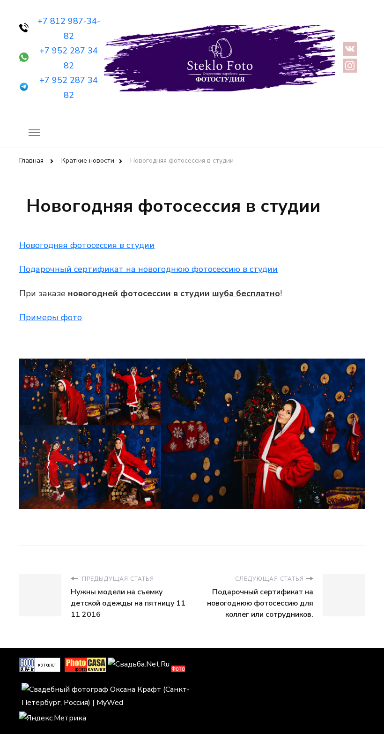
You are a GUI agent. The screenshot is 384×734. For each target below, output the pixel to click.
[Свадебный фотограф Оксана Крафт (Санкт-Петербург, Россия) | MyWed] (106, 689)
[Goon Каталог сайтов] (39, 664)
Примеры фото (50, 317)
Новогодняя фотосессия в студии (87, 245)
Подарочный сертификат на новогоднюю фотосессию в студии (148, 269)
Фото (178, 669)
